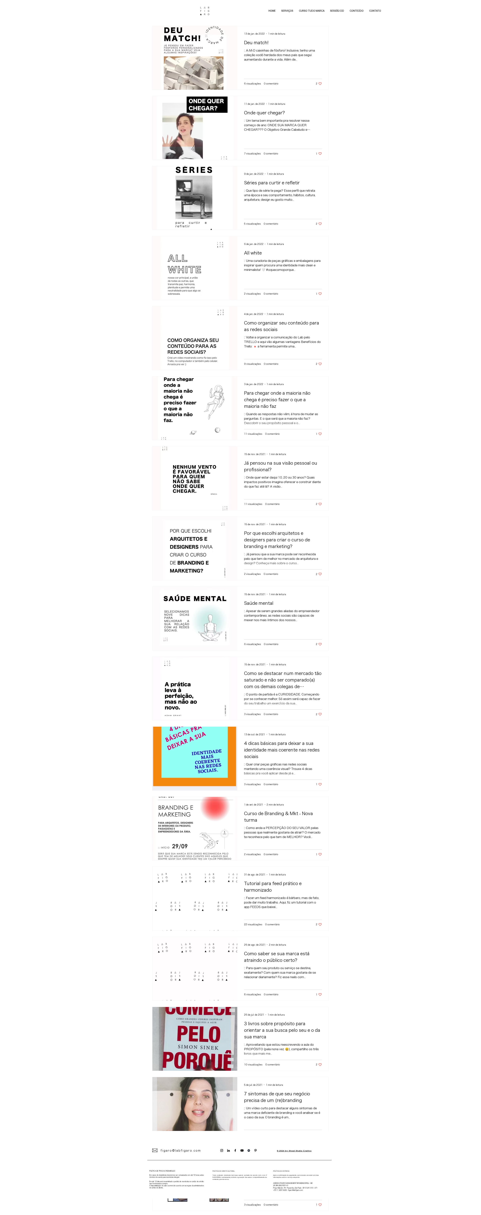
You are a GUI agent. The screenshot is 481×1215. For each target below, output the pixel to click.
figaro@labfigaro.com (181, 1150)
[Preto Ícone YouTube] (242, 1150)
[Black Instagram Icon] (222, 1150)
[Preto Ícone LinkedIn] (228, 1150)
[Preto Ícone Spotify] (249, 1150)
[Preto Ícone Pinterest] (255, 1150)
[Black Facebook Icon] (235, 1150)
